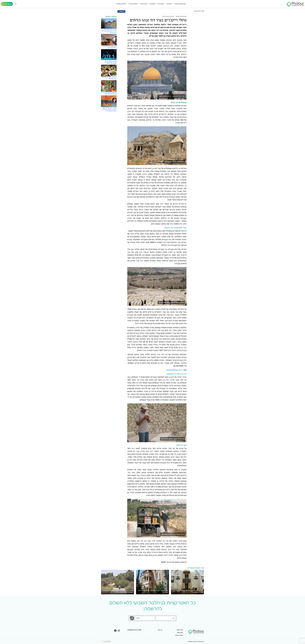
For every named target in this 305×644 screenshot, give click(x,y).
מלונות (169, 4)
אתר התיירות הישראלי (181, 16)
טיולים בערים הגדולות (168, 16)
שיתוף (120, 11)
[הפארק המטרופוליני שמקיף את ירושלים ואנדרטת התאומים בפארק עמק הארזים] (117, 582)
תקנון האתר (180, 632)
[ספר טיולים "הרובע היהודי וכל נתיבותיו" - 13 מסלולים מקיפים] (187, 582)
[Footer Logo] (196, 631)
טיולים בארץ (134, 4)
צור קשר (160, 630)
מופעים (152, 4)
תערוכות (144, 4)
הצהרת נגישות (179, 635)
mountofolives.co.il (174, 370)
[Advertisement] (197, 39)
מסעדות (161, 4)
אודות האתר (179, 630)
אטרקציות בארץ (180, 4)
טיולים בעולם (121, 4)
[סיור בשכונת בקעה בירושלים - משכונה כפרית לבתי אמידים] (152, 582)
